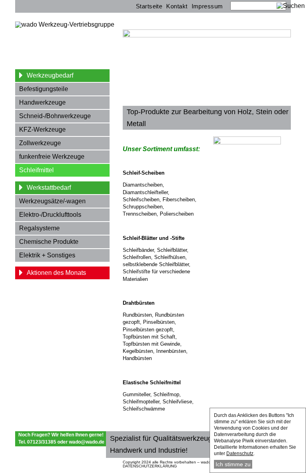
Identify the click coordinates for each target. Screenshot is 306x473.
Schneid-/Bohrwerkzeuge (55, 116)
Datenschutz (239, 453)
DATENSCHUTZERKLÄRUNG (150, 466)
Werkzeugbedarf (50, 75)
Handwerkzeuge (42, 102)
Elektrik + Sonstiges (47, 255)
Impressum (207, 6)
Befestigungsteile (43, 89)
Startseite (149, 6)
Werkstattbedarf (49, 187)
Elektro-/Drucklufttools (50, 214)
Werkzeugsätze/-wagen (52, 201)
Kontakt (176, 6)
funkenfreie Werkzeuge (51, 156)
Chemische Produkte (48, 241)
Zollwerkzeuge (40, 143)
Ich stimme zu (233, 464)
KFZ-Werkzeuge (42, 129)
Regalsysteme (39, 228)
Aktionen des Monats (56, 272)
